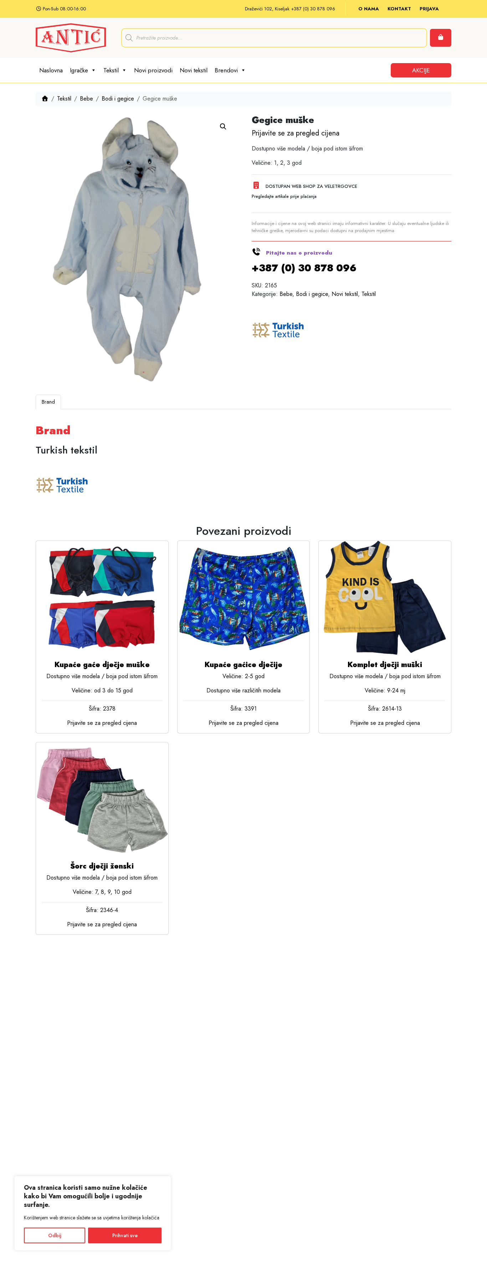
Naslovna (51, 70)
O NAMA (368, 8)
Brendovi (226, 70)
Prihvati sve (125, 1235)
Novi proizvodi (153, 70)
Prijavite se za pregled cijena (295, 133)
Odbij (54, 1235)
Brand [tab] (48, 402)
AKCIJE (421, 70)
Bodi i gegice (118, 98)
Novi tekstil (193, 70)
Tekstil (111, 70)
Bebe (86, 98)
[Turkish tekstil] (278, 331)
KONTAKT (399, 8)
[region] (92, 1213)
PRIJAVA (429, 8)
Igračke (79, 70)
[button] (223, 126)
